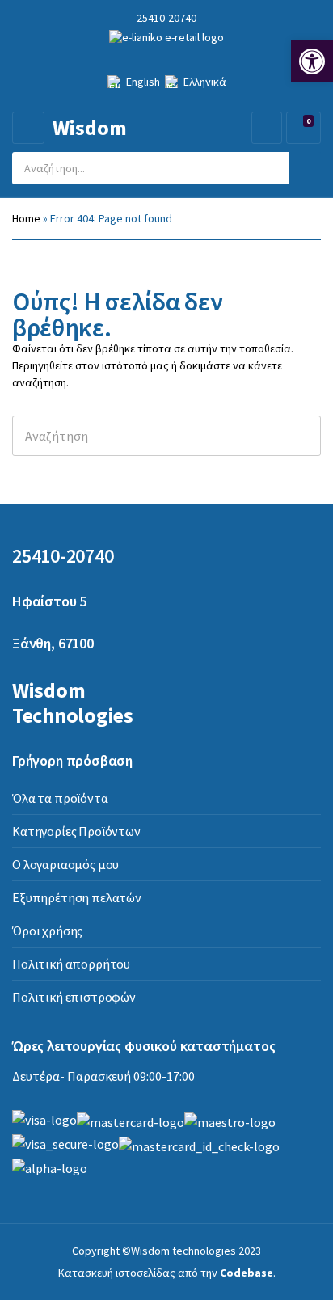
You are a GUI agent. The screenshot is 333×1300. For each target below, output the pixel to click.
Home (26, 218)
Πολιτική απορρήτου (71, 964)
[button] (312, 61)
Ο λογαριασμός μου (65, 864)
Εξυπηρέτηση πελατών (76, 897)
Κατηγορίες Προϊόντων (76, 831)
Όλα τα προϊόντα (60, 798)
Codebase (246, 1272)
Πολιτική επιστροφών (74, 997)
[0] (301, 128)
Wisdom (90, 127)
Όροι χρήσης (47, 930)
